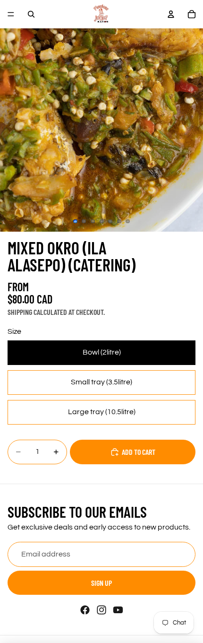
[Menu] (11, 14)
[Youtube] (118, 610)
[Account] (171, 14)
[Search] (31, 14)
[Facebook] (85, 610)
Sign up (101, 582)
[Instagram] (101, 610)
